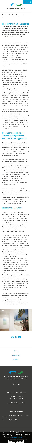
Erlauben (20, 441)
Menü (27, 2)
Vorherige (16, 359)
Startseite (4, 15)
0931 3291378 (18, 396)
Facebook (12, 337)
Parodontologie (20, 15)
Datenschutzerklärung (16, 437)
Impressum (21, 431)
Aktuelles (11, 15)
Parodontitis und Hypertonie (11, 17)
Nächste (16, 351)
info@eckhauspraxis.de (18, 403)
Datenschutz (11, 431)
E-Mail (19, 337)
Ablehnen (11, 441)
